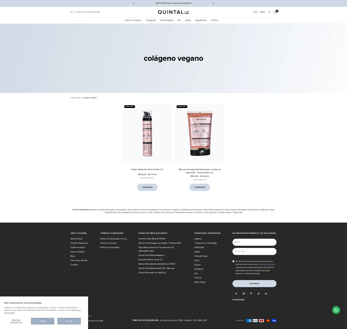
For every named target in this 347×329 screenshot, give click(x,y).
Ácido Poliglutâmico (150, 210)
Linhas (188, 20)
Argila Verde (197, 210)
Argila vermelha (231, 210)
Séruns (197, 265)
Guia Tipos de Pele (79, 260)
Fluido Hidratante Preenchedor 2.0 (147, 169)
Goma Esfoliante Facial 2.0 (151, 259)
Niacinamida (243, 210)
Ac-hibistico (199, 212)
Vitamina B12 (237, 212)
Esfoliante (198, 269)
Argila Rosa (219, 210)
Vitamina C (176, 210)
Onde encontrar (77, 247)
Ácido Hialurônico (135, 210)
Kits (179, 20)
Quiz (255, 12)
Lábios (197, 252)
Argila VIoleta (208, 210)
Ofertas (214, 20)
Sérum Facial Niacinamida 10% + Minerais (157, 268)
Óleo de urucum (168, 212)
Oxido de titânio (154, 212)
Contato (74, 265)
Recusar (69, 321)
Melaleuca (95, 210)
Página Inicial (75, 98)
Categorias (151, 20)
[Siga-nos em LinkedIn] (266, 293)
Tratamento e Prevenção (205, 243)
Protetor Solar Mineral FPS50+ (152, 238)
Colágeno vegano (225, 212)
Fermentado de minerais (184, 212)
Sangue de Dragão (107, 210)
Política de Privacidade (266, 264)
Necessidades (166, 20)
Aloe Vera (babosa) (125, 212)
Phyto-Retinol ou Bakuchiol (258, 210)
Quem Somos (76, 238)
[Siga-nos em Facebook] (236, 293)
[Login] (269, 12)
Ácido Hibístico (165, 210)
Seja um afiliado (77, 252)
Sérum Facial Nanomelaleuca (151, 255)
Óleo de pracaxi (211, 212)
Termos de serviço (108, 243)
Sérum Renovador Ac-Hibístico (152, 272)
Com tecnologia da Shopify (92, 321)
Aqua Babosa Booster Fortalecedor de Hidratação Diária (156, 249)
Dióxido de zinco (140, 212)
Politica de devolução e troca (113, 238)
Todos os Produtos (133, 20)
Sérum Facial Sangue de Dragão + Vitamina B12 (160, 243)
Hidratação (199, 247)
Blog (263, 12)
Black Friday (199, 282)
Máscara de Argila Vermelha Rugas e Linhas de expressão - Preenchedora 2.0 (200, 171)
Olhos (197, 260)
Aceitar (42, 321)
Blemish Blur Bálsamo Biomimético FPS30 (157, 264)
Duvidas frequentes (79, 243)
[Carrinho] (275, 12)
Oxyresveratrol (121, 210)
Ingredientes (201, 20)
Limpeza (198, 238)
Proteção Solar (201, 256)
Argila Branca (186, 210)
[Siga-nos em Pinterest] (251, 293)
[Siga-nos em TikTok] (258, 293)
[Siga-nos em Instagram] (243, 293)
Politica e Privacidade (109, 247)
